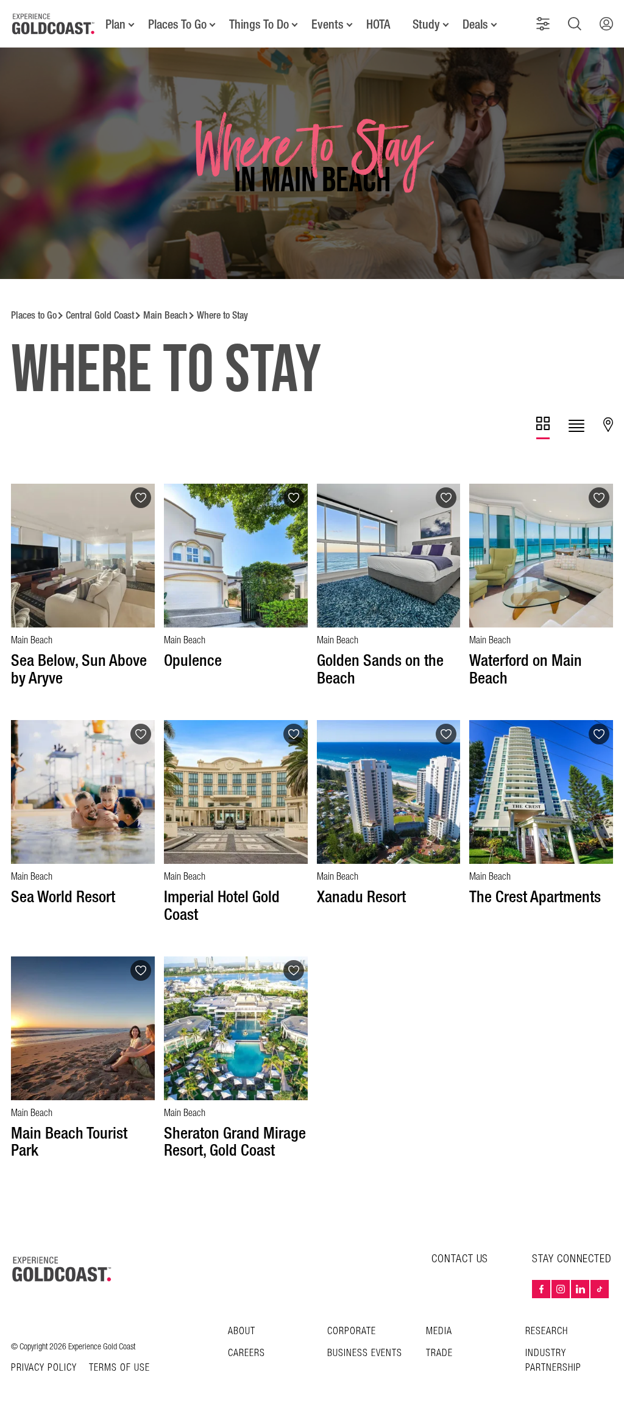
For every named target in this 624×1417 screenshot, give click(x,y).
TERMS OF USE (119, 1368)
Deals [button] (475, 24)
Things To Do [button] (259, 24)
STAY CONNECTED (572, 1259)
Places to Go (34, 315)
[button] (543, 23)
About (241, 1331)
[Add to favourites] (140, 497)
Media (439, 1331)
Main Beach (165, 315)
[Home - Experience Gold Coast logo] (53, 24)
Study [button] (426, 24)
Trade (439, 1353)
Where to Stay (222, 315)
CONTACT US (459, 1259)
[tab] (543, 428)
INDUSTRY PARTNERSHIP (553, 1361)
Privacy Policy (44, 1368)
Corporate (351, 1331)
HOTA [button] (378, 24)
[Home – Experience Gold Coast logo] (62, 1269)
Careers (246, 1353)
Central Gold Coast (100, 315)
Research (546, 1331)
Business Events (364, 1353)
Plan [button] (115, 24)
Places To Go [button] (177, 24)
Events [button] (327, 24)
